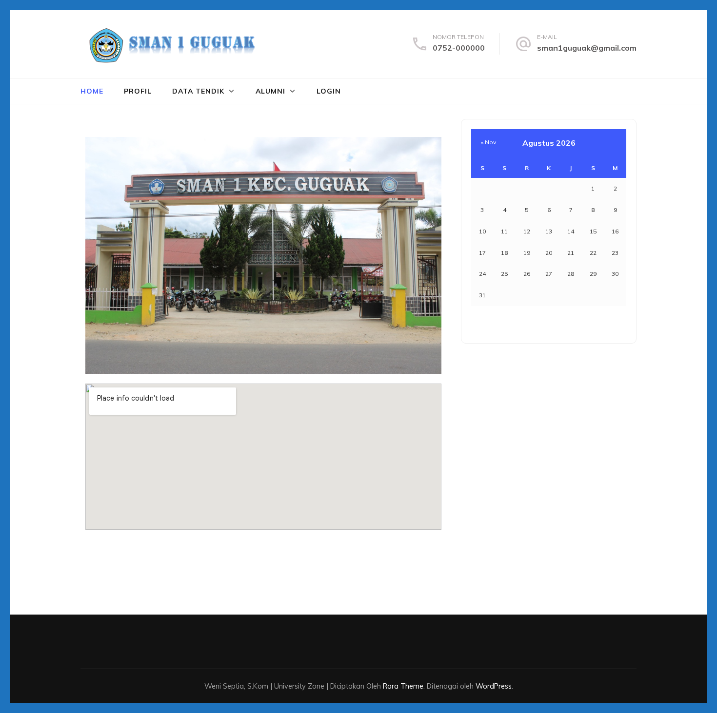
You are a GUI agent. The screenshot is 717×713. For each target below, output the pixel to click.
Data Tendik (198, 91)
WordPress (494, 686)
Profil (138, 91)
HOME (91, 91)
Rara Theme (403, 686)
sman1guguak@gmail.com (587, 48)
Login (329, 91)
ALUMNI (270, 91)
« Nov (488, 142)
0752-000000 (459, 48)
